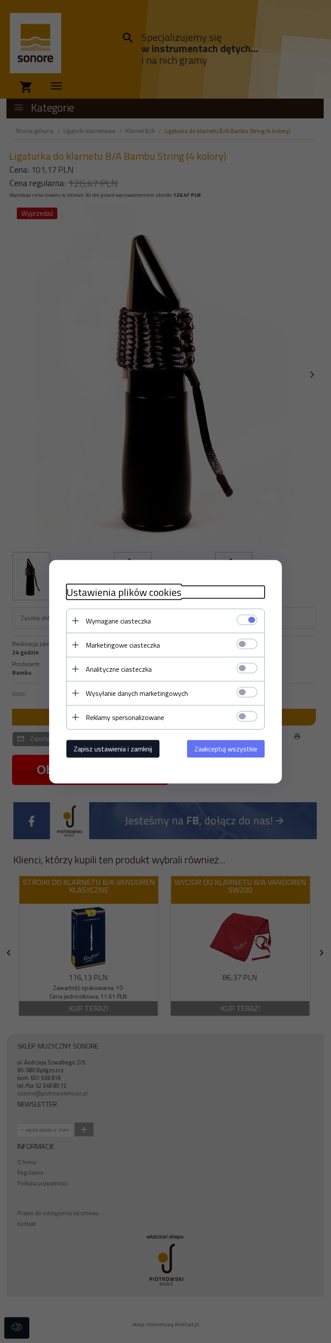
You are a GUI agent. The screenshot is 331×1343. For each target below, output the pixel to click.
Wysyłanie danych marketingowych (137, 693)
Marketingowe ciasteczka (123, 644)
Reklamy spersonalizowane (125, 717)
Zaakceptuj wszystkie (225, 748)
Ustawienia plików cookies (123, 592)
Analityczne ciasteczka (119, 669)
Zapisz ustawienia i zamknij (113, 748)
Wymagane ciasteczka (118, 620)
